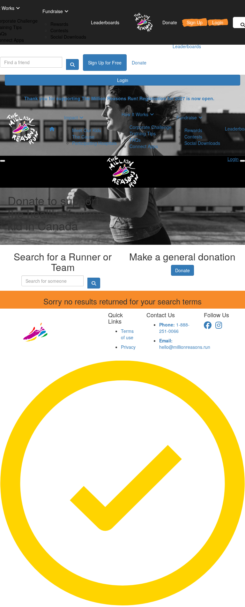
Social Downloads (68, 37)
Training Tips (143, 133)
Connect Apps (144, 146)
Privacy (128, 347)
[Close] (242, 161)
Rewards (59, 24)
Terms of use (127, 334)
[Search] (72, 64)
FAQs (135, 140)
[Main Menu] (2, 161)
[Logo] (141, 22)
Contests (59, 30)
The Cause (83, 136)
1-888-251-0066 (174, 327)
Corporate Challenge (151, 127)
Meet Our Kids (86, 130)
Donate (182, 270)
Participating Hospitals (94, 143)
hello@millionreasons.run (184, 343)
